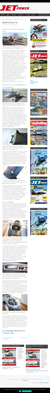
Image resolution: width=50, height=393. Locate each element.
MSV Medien (25, 380)
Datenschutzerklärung (26, 391)
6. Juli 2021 (6, 24)
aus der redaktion (8, 19)
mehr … (12, 368)
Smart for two (23, 337)
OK (20, 391)
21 (9, 333)
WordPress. (46, 382)
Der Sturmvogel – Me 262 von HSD (8, 338)
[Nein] (48, 390)
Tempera (41, 382)
